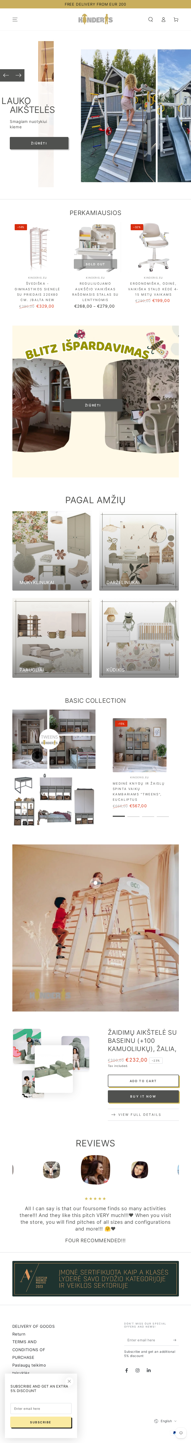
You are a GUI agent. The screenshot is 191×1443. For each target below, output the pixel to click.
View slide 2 (133, 812)
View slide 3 (148, 812)
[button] (150, 19)
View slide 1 (119, 812)
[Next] (18, 75)
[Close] (69, 1381)
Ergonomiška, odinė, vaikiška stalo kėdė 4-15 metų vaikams (153, 289)
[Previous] (6, 75)
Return (19, 1334)
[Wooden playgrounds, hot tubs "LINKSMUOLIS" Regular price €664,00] (95, 883)
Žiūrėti (54, 143)
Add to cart (143, 1081)
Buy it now (143, 1096)
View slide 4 (163, 812)
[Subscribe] (176, 1340)
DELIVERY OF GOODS (33, 1326)
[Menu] (15, 19)
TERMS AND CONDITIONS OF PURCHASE (28, 1349)
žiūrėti (93, 405)
